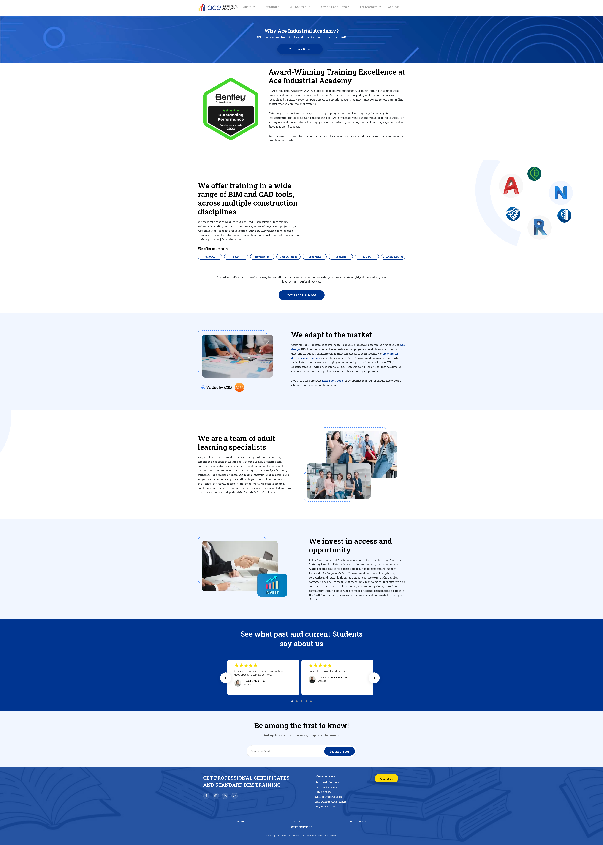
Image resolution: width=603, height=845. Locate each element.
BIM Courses (323, 792)
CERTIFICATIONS (301, 827)
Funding (271, 7)
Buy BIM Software (327, 806)
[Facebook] (206, 796)
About (247, 7)
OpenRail (340, 256)
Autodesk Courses (327, 782)
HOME (241, 821)
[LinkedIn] (225, 796)
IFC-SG (367, 256)
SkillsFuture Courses (329, 797)
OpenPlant (315, 256)
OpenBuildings (288, 256)
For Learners (368, 7)
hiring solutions (332, 380)
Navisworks (262, 256)
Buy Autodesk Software (330, 801)
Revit (236, 256)
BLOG (297, 821)
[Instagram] (216, 796)
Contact (393, 6)
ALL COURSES (357, 821)
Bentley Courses (326, 787)
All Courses (298, 7)
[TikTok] (234, 796)
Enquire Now (299, 49)
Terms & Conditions (333, 7)
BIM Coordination (393, 256)
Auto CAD (209, 256)
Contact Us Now (302, 295)
